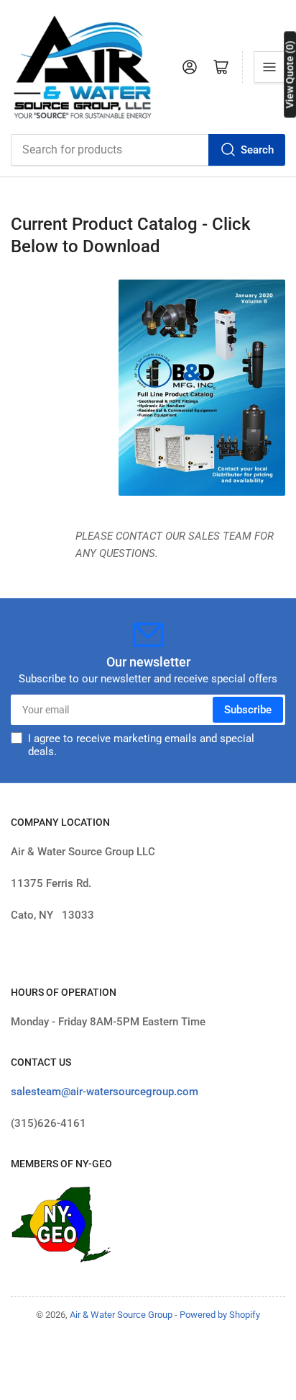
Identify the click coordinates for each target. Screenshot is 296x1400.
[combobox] (148, 150)
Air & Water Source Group (121, 1314)
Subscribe (248, 709)
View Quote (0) (289, 74)
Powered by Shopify (220, 1314)
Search (257, 149)
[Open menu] (269, 67)
